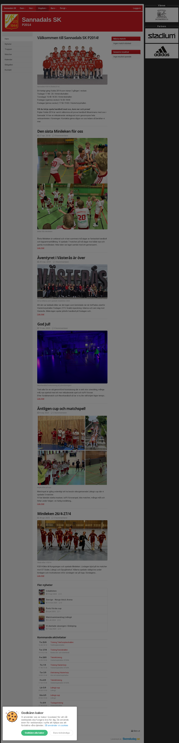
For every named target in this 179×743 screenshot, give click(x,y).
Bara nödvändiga (61, 732)
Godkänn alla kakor (34, 732)
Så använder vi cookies (56, 725)
